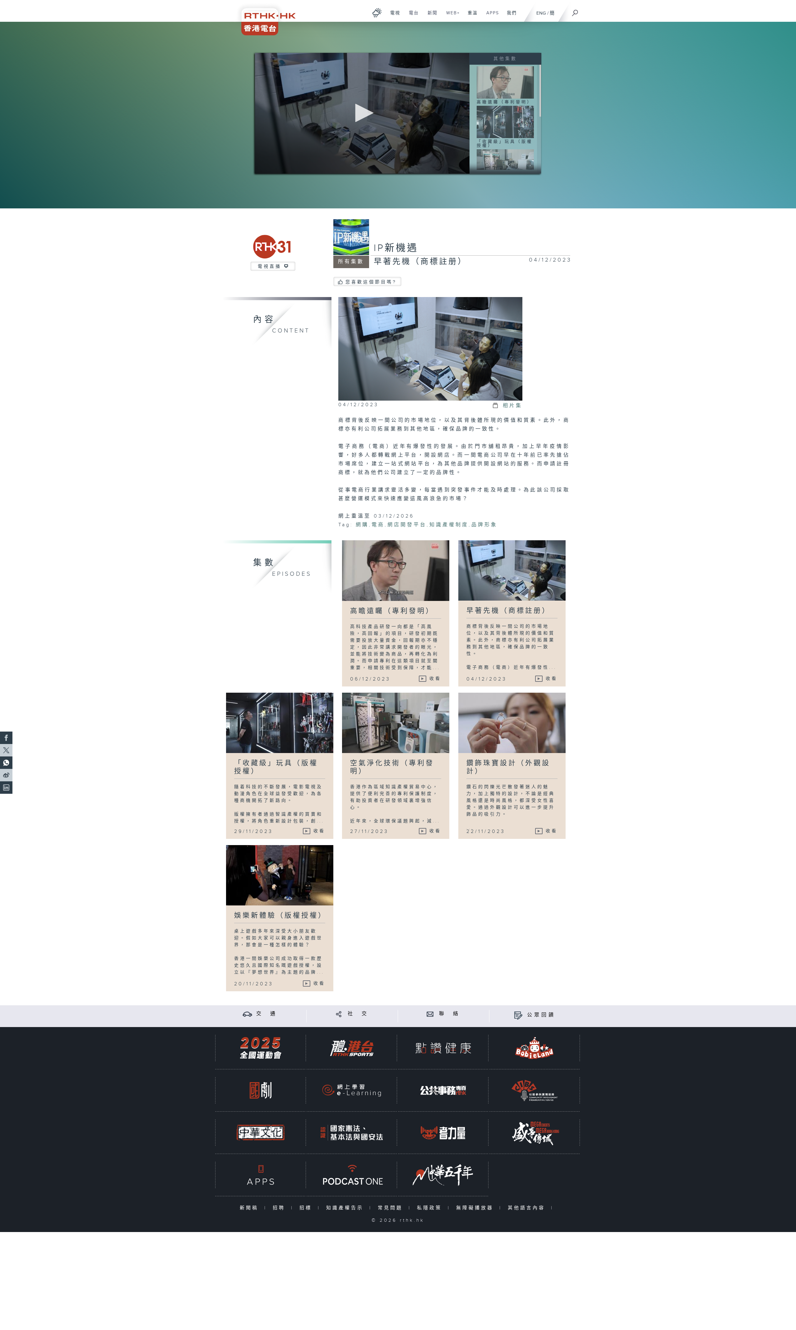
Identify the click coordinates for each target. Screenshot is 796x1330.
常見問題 (391, 1208)
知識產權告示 (346, 1208)
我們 (509, 16)
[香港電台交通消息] (247, 1013)
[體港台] (351, 1048)
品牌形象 (484, 525)
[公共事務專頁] (443, 1090)
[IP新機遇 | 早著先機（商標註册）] (430, 348)
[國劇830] (260, 1090)
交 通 (266, 1014)
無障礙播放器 (476, 1208)
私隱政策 (431, 1208)
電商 (378, 525)
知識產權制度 (449, 525)
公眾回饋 (541, 1015)
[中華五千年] (443, 1175)
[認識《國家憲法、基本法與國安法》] (351, 1132)
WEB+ (451, 16)
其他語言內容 (528, 1208)
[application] (362, 113)
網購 (362, 525)
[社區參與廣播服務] (534, 1090)
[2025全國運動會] (260, 1048)
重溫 (470, 16)
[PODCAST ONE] (351, 1175)
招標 (307, 1208)
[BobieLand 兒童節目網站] (534, 1048)
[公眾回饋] (518, 1015)
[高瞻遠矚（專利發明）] (505, 82)
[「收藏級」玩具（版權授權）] (505, 121)
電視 (393, 16)
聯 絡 (449, 1014)
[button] (362, 113)
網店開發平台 (407, 525)
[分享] (338, 1013)
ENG (541, 13)
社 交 (358, 1014)
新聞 (430, 16)
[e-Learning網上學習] (351, 1090)
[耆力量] (443, 1132)
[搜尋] (575, 11)
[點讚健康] (443, 1048)
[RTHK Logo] (264, 17)
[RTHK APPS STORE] (260, 1175)
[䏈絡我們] (430, 1013)
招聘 (280, 1208)
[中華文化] (260, 1132)
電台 (411, 16)
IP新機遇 (396, 248)
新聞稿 (250, 1208)
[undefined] (377, 12)
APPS (490, 16)
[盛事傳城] (534, 1132)
